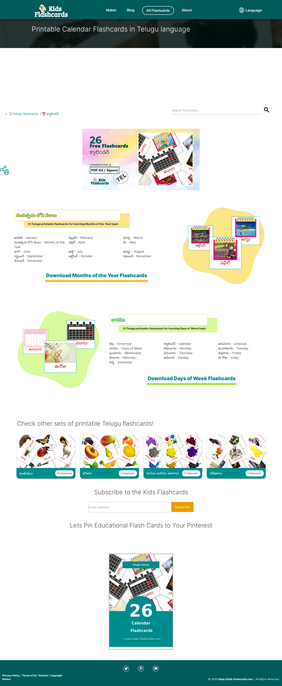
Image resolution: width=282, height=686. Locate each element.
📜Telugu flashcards (23, 114)
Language (246, 10)
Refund (43, 675)
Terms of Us (29, 675)
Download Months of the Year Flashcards (96, 275)
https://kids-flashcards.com (235, 679)
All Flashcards (158, 10)
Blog (130, 10)
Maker (111, 10)
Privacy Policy (11, 675)
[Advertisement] (141, 75)
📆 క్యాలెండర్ (50, 114)
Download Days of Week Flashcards (192, 378)
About (187, 10)
